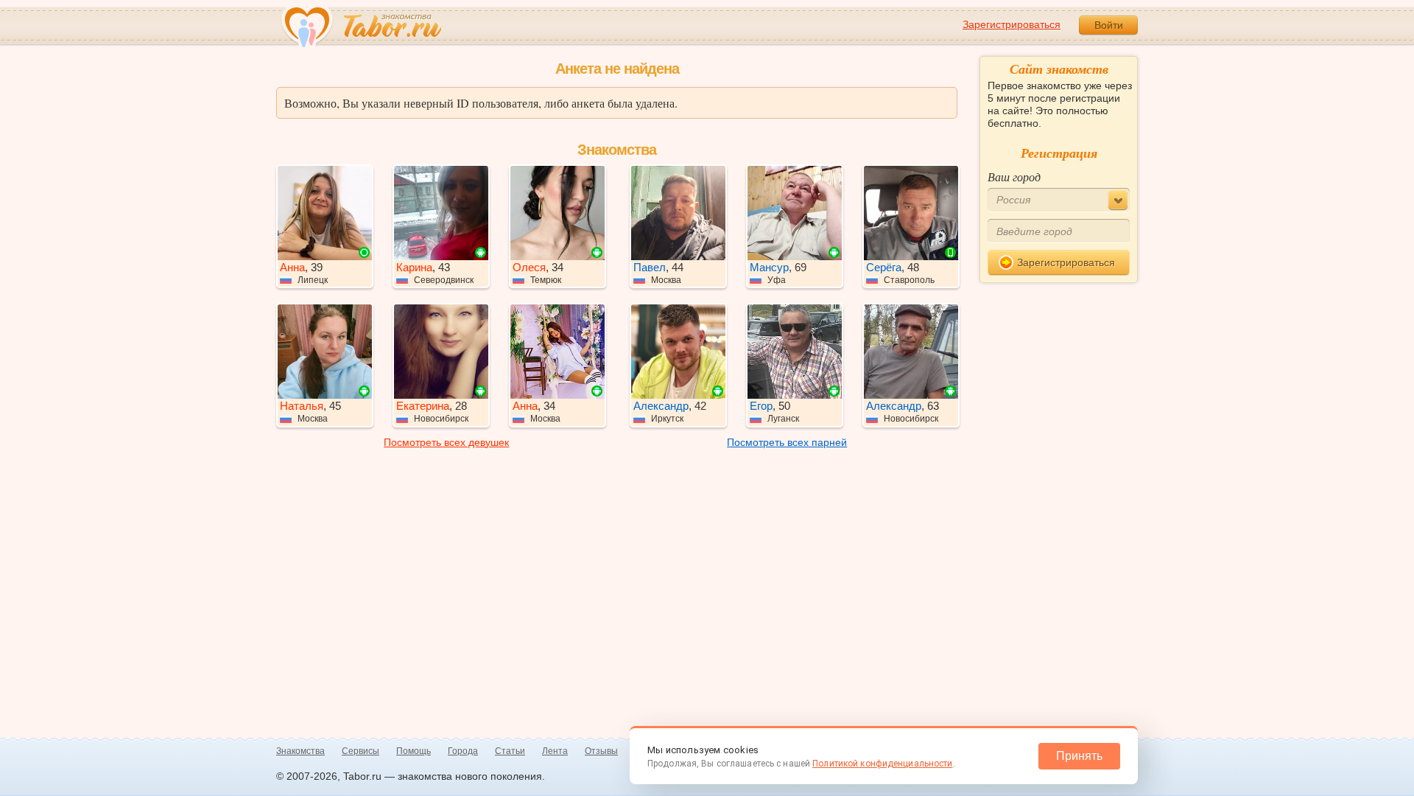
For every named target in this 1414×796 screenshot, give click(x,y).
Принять (1079, 756)
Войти (1108, 25)
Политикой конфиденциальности (882, 763)
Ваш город (1014, 176)
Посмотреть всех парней (787, 442)
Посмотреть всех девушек (446, 442)
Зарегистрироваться (1011, 24)
